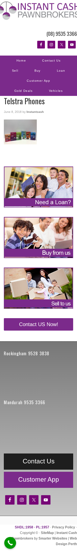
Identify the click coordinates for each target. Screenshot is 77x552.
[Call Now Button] (10, 543)
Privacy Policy (63, 527)
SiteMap (47, 533)
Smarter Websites (52, 538)
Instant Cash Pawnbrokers (38, 10)
